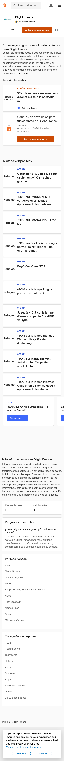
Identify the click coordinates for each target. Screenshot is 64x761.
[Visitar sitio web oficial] (56, 30)
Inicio (5, 721)
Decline (21, 753)
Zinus (8, 565)
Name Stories (12, 571)
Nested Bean (12, 608)
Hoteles (9, 661)
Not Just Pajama (14, 577)
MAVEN (9, 583)
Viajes (8, 667)
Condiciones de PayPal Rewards (32, 128)
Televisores (11, 654)
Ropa (8, 679)
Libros (8, 691)
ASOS (8, 595)
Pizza (8, 642)
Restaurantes (12, 648)
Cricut (8, 614)
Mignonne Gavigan (15, 620)
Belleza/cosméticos (15, 697)
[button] (59, 5)
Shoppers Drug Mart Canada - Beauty (25, 589)
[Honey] (5, 5)
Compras (10, 673)
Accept (43, 753)
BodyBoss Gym (13, 601)
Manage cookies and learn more (24, 747)
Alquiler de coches (15, 685)
